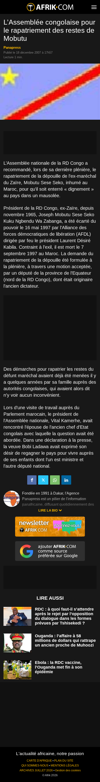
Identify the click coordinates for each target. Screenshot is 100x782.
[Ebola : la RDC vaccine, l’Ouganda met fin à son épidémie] (17, 669)
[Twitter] (43, 480)
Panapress (12, 47)
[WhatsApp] (55, 480)
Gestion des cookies (68, 770)
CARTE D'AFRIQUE (39, 760)
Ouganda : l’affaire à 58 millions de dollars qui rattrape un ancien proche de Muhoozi (65, 640)
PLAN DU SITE (63, 760)
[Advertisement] (50, 142)
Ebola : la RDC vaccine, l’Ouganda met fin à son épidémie (58, 667)
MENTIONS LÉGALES (65, 765)
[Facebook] (32, 480)
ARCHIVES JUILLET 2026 (36, 770)
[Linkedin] (66, 480)
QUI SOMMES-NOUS (34, 765)
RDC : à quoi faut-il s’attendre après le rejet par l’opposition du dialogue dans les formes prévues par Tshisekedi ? (64, 616)
